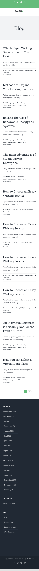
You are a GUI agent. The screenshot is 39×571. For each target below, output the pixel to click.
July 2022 (7, 436)
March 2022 (8, 455)
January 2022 (9, 465)
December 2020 (10, 480)
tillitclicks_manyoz (10, 103)
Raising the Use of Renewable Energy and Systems (18, 122)
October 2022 (9, 421)
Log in (6, 517)
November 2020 (10, 485)
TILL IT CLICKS (30, 559)
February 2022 (9, 460)
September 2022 (10, 426)
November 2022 (10, 416)
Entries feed (8, 522)
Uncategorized (28, 70)
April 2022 (8, 451)
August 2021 (9, 475)
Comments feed (10, 527)
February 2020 (9, 490)
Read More (6, 75)
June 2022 (8, 441)
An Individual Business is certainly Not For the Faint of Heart (18, 327)
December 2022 (10, 411)
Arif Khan (7, 70)
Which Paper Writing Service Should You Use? (17, 52)
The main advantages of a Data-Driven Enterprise (19, 159)
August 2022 (9, 431)
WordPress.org (10, 532)
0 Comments (22, 105)
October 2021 (9, 470)
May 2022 (7, 446)
